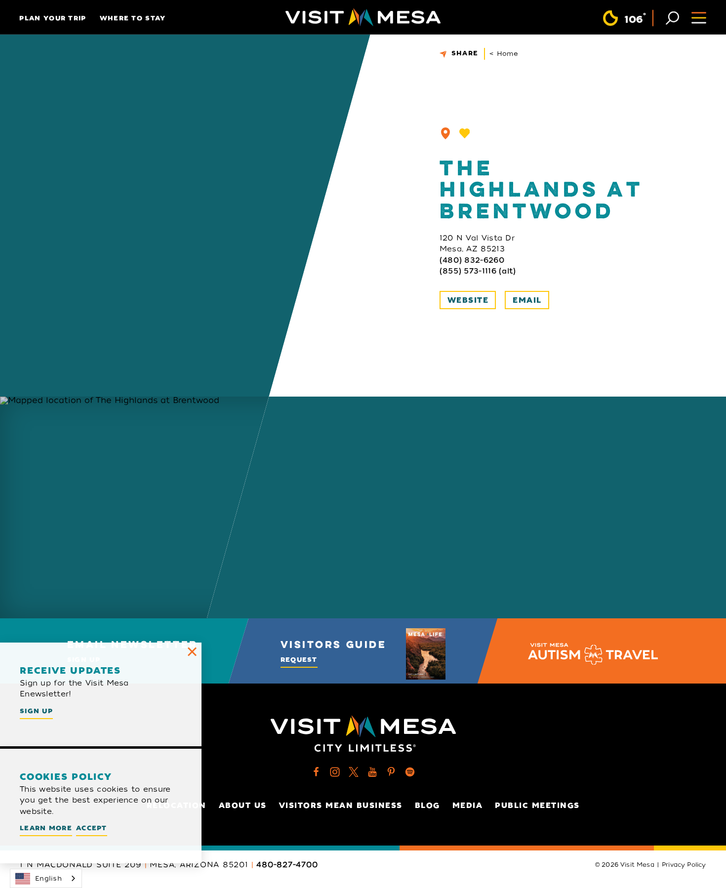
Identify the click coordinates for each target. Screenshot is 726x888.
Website (468, 300)
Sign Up (36, 711)
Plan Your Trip (52, 18)
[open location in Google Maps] (163, 507)
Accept (91, 828)
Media (467, 805)
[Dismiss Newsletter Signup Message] (192, 652)
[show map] (445, 133)
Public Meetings (537, 805)
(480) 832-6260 (472, 260)
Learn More (46, 828)
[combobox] (46, 878)
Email (527, 300)
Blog (427, 805)
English (48, 878)
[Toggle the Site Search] (672, 17)
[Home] (363, 17)
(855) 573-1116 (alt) (478, 271)
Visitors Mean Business (341, 805)
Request (299, 659)
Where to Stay (133, 18)
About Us (243, 805)
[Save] (464, 133)
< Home (503, 53)
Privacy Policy (684, 864)
